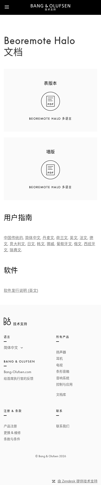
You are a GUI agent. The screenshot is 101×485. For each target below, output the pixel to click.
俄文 (78, 243)
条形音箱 (62, 371)
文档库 (61, 394)
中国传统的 (13, 237)
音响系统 (62, 378)
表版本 (50, 83)
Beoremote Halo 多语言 (50, 118)
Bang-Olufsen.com (17, 372)
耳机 (59, 358)
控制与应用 (64, 384)
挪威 (50, 243)
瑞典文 (15, 250)
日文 (31, 243)
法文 (83, 237)
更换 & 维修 (12, 433)
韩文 (41, 243)
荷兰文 (62, 237)
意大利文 (17, 243)
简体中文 (33, 237)
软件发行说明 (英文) (21, 290)
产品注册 (10, 426)
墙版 (50, 151)
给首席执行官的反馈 (18, 378)
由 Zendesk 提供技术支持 (77, 481)
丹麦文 (48, 237)
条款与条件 (12, 439)
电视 (59, 365)
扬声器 (61, 352)
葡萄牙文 (64, 243)
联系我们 (62, 426)
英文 (74, 237)
